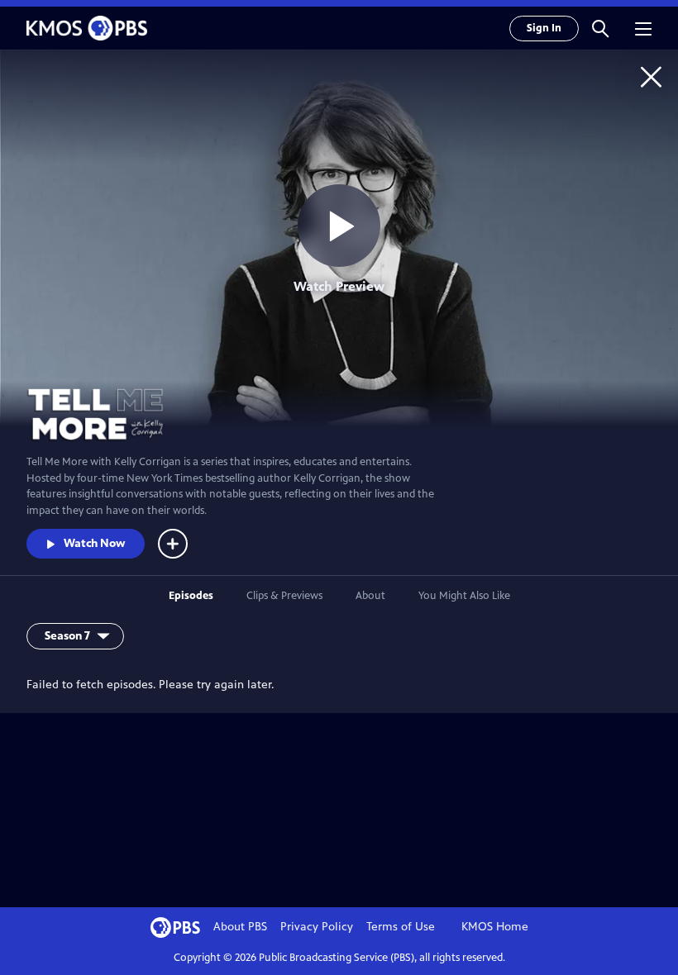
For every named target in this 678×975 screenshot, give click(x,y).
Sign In (544, 28)
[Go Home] (651, 76)
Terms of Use (400, 927)
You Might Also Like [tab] (464, 595)
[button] (600, 28)
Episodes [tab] (191, 595)
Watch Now (94, 543)
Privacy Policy (316, 927)
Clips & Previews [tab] (284, 595)
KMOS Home (494, 927)
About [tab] (370, 595)
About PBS (240, 927)
